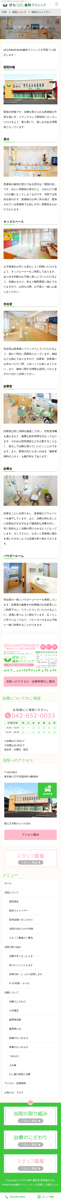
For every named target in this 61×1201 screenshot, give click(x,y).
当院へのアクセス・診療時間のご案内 (30, 681)
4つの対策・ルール (19, 983)
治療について (11, 992)
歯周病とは (15, 1028)
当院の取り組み (12, 947)
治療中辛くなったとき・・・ (24, 956)
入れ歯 (12, 1065)
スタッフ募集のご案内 (21, 937)
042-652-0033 (17, 1196)
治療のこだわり (17, 1001)
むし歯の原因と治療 (19, 1074)
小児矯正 (14, 1010)
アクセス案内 (30, 834)
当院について (11, 892)
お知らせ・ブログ (13, 1092)
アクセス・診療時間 (15, 1083)
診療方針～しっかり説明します (25, 974)
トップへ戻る (30, 1102)
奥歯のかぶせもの (18, 1047)
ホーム (8, 883)
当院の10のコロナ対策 (21, 928)
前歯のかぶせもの (18, 1038)
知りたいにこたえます (21, 965)
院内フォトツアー (18, 910)
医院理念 (14, 901)
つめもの (14, 1056)
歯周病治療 (15, 1019)
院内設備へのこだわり (21, 919)
